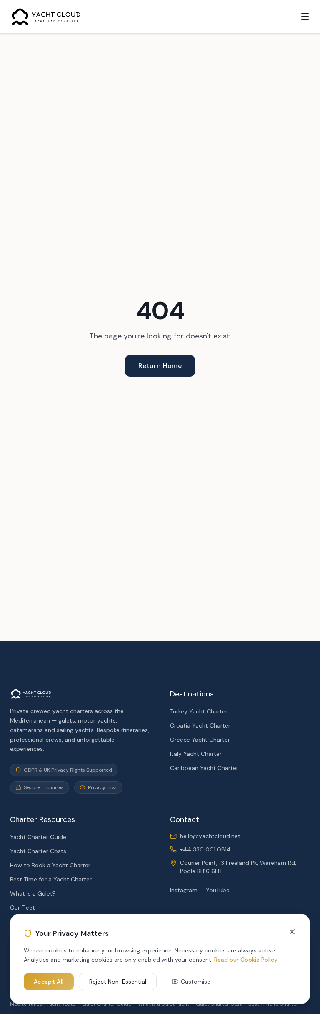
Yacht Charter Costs (38, 851)
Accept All (49, 981)
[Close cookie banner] (292, 932)
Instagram (184, 890)
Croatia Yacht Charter (200, 725)
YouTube (218, 890)
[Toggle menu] (305, 17)
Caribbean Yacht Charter (204, 768)
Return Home (160, 365)
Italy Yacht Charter (196, 753)
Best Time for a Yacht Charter (51, 879)
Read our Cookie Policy (246, 959)
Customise (195, 981)
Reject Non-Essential (117, 981)
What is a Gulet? (33, 893)
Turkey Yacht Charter (199, 711)
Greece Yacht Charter (200, 739)
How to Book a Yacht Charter (50, 865)
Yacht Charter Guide (38, 837)
